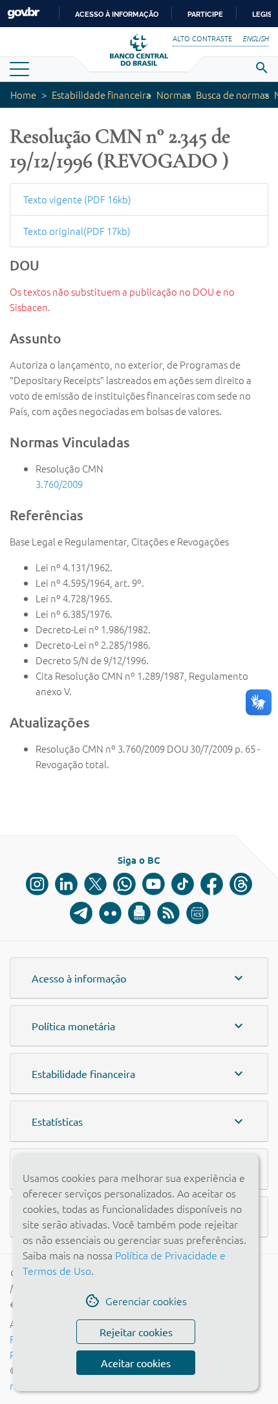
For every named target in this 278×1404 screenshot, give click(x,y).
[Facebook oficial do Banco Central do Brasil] (211, 884)
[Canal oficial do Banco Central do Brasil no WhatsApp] (124, 884)
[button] (139, 978)
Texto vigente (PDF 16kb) (77, 199)
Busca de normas (232, 94)
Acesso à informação (116, 14)
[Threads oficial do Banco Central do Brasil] (241, 884)
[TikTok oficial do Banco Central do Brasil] (182, 884)
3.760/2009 (59, 484)
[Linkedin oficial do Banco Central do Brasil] (66, 884)
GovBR (23, 13)
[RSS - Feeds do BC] (168, 913)
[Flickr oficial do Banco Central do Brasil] (110, 913)
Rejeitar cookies (136, 1331)
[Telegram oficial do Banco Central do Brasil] (81, 913)
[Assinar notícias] (139, 913)
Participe (205, 14)
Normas (173, 94)
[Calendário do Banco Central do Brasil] (197, 913)
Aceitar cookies (136, 1362)
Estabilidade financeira (101, 94)
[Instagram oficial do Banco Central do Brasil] (37, 884)
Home (23, 94)
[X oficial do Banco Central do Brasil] (95, 884)
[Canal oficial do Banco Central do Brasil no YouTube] (153, 884)
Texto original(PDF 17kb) (77, 231)
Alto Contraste (202, 38)
